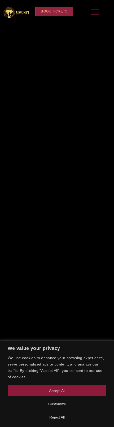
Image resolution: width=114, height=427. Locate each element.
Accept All (57, 391)
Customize (57, 404)
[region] (57, 383)
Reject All (57, 417)
